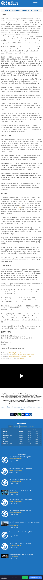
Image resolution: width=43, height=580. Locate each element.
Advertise (21, 410)
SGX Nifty (21, 358)
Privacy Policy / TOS (35, 577)
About (3, 407)
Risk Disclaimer (37, 407)
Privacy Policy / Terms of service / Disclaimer (19, 407)
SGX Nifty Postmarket (16, 470)
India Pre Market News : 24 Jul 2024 (20, 357)
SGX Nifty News (14, 492)
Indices (10, 426)
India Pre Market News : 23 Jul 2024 (21, 10)
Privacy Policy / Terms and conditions (28, 400)
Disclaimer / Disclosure (9, 400)
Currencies (31, 426)
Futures (16, 426)
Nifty (19, 207)
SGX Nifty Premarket (15, 353)
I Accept (25, 577)
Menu (36, 2)
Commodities (23, 426)
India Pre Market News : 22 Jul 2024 (23, 355)
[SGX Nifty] (21, 3)
